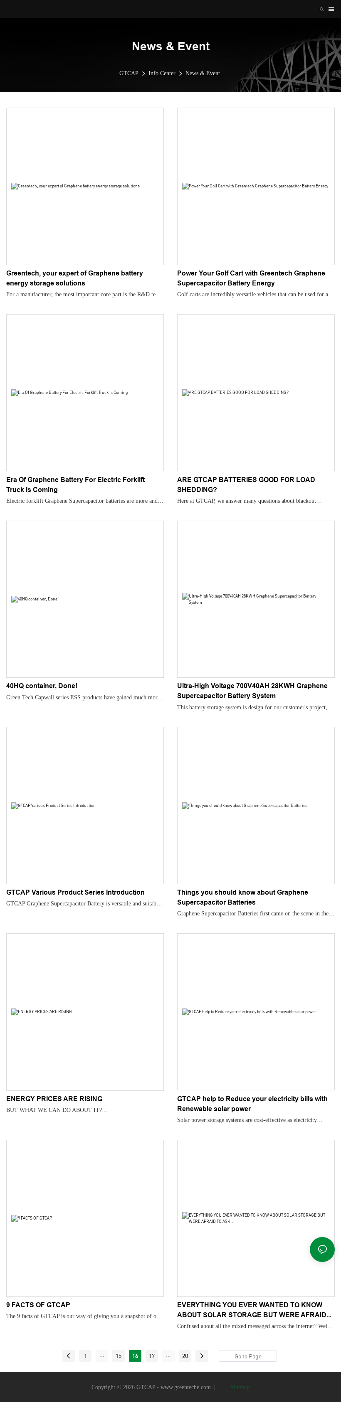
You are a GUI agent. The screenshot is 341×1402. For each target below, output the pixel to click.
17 (152, 1355)
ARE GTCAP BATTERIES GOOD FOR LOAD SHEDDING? (246, 485)
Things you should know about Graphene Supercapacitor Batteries (242, 897)
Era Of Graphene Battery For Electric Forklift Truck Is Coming (75, 485)
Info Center (161, 73)
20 (185, 1355)
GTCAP (128, 73)
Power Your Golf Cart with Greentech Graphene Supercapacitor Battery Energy (251, 278)
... (101, 1354)
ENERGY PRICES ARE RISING (54, 1099)
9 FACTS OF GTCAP (38, 1305)
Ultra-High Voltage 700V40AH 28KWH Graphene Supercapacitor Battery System (252, 691)
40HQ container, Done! (41, 686)
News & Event (202, 73)
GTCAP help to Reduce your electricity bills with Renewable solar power (252, 1104)
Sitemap (239, 1387)
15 (118, 1355)
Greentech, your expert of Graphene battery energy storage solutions (74, 278)
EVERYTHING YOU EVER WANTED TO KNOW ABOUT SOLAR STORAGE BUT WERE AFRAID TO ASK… (251, 1310)
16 (135, 1355)
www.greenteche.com (186, 1387)
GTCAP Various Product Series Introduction (75, 892)
